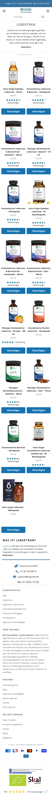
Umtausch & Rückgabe (12, 613)
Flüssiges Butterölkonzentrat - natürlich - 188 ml (13, 390)
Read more (8, 555)
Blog (5, 689)
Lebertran (7, 546)
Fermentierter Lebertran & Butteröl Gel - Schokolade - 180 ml (13, 271)
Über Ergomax (9, 707)
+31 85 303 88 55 (28, 571)
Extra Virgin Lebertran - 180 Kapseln (13, 509)
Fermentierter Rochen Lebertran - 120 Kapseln (38, 329)
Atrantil (6, 729)
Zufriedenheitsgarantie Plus (14, 609)
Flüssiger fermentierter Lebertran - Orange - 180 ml (13, 331)
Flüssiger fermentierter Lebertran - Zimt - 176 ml (39, 389)
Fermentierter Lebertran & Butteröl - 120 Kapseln (39, 90)
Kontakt (6, 702)
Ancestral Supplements (12, 724)
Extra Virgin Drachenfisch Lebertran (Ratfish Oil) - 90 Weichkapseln (38, 452)
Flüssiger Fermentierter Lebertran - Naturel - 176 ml (39, 151)
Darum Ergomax (10, 698)
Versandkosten (9, 618)
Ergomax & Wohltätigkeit (13, 694)
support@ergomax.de (28, 576)
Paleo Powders (9, 720)
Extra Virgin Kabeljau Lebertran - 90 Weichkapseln (39, 211)
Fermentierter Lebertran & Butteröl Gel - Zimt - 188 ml (39, 271)
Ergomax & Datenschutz (13, 604)
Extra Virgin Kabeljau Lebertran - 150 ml (13, 90)
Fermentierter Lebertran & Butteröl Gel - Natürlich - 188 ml (13, 151)
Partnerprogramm (10, 685)
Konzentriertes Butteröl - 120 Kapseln (13, 449)
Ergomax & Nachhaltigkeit (14, 622)
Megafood (7, 737)
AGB (5, 595)
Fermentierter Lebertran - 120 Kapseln (13, 210)
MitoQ (5, 733)
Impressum (7, 600)
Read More (26, 47)
